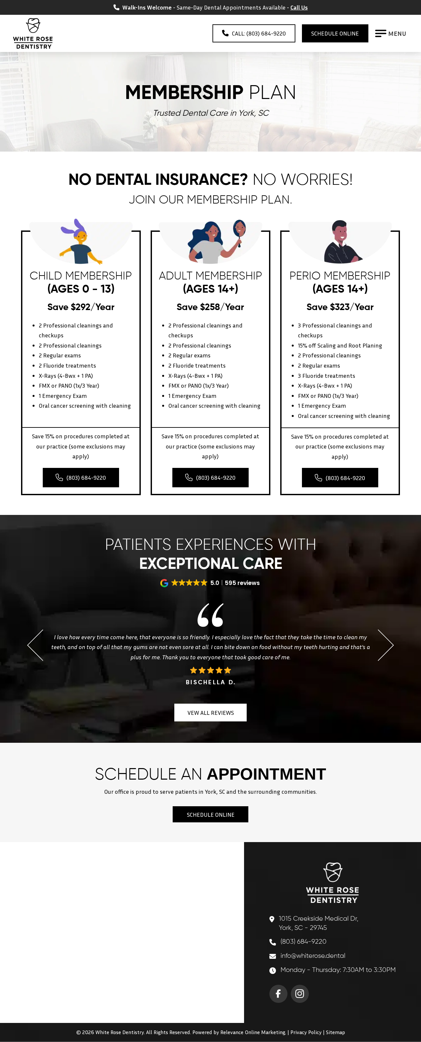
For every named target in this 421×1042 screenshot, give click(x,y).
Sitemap (335, 1032)
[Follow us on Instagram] (300, 994)
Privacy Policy (306, 1032)
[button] (391, 33)
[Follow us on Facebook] (278, 994)
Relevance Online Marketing (252, 1032)
